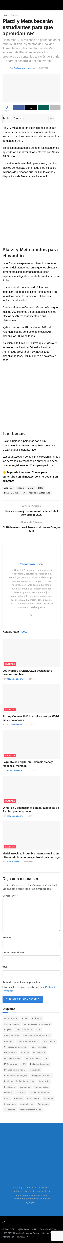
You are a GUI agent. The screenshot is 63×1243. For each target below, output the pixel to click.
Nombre (7, 937)
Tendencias (9, 1110)
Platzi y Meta (11, 493)
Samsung (48, 1098)
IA (46, 1058)
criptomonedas (39, 1047)
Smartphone (10, 1104)
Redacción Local (22, 68)
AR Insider (30, 327)
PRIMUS (18, 1098)
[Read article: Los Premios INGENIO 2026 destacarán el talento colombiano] (31, 653)
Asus (24, 1018)
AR (12, 488)
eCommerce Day (12, 1058)
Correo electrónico (13, 952)
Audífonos (36, 1018)
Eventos (14, 15)
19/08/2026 (31, 679)
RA (23, 493)
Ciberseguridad (11, 1035)
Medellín (8, 1093)
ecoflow (25, 1053)
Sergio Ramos (13, 862)
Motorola (21, 1093)
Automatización (11, 1024)
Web (5, 967)
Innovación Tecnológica (15, 1076)
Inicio (5, 15)
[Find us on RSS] (21, 1222)
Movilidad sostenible (39, 1093)
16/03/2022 (42, 68)
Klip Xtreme (9, 1087)
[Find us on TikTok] (4, 1222)
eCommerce (39, 1053)
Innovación (35, 1070)
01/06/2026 (31, 770)
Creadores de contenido (16, 1047)
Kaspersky (44, 1081)
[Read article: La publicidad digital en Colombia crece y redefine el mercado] (31, 744)
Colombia (8, 1041)
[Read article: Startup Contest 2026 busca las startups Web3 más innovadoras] (31, 698)
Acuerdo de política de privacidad (22, 982)
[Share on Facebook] (19, 107)
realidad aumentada (39, 493)
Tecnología (43, 1104)
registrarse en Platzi (24, 465)
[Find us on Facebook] (17, 1222)
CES (38, 1030)
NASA (7, 1098)
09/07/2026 (31, 725)
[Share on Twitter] (31, 107)
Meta (30, 488)
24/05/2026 (31, 816)
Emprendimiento (32, 1058)
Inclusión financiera (39, 1064)
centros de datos (23, 1030)
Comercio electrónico (28, 1041)
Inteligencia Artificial (41, 1076)
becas (20, 488)
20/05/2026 (28, 862)
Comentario (10, 895)
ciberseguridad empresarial (37, 1035)
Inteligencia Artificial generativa (19, 1081)
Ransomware (33, 1098)
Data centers (10, 1053)
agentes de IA (11, 1018)
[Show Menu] (4, 5)
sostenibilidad (27, 1104)
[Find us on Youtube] (8, 1222)
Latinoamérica (41, 1087)
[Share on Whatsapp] (43, 107)
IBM (24, 1064)
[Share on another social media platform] (55, 107)
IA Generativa (10, 1064)
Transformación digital (30, 1110)
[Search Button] (59, 5)
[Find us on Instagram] (13, 1222)
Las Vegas (25, 1087)
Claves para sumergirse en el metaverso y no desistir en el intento (30, 476)
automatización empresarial (37, 1024)
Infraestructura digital (14, 1070)
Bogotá (7, 1030)
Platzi (40, 488)
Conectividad (49, 1041)
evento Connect (25, 307)
